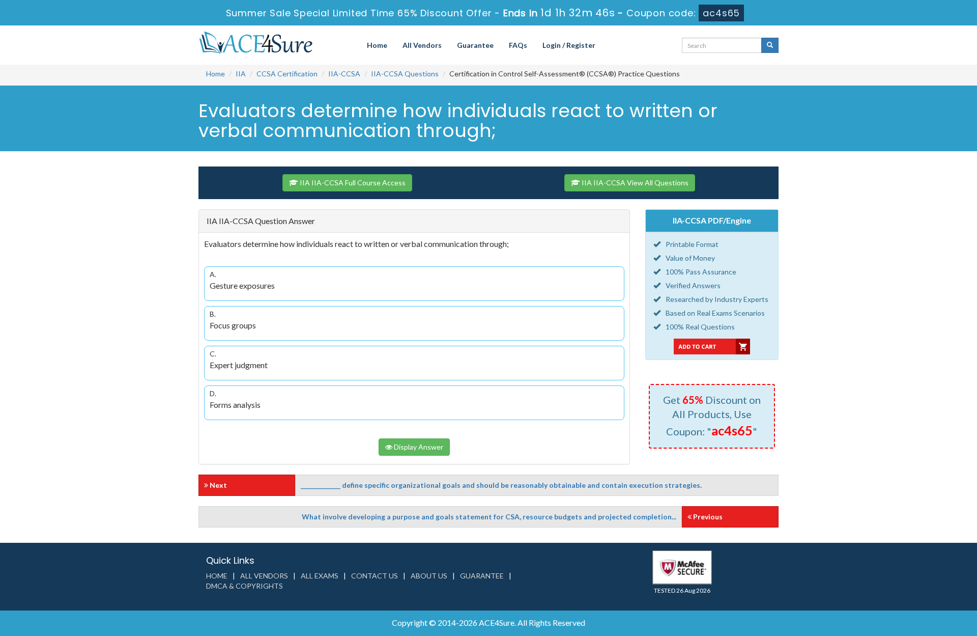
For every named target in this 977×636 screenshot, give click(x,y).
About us (429, 575)
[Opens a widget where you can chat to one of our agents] (939, 618)
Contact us (374, 575)
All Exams (319, 575)
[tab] (414, 221)
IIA (241, 73)
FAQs (518, 45)
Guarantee (475, 45)
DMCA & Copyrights (244, 586)
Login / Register (568, 45)
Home (377, 45)
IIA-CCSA (344, 73)
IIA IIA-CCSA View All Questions (634, 182)
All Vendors (422, 45)
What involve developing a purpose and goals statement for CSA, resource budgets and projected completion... (489, 516)
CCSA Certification (287, 73)
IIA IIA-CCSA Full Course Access (352, 182)
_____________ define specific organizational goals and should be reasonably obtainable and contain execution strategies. (501, 485)
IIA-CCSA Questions (405, 73)
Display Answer (417, 447)
